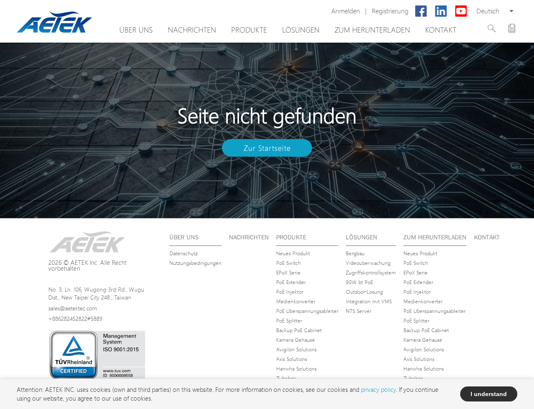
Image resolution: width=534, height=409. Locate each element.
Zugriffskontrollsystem (371, 272)
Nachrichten (192, 29)
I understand (489, 394)
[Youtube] (461, 11)
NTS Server (358, 310)
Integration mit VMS (369, 301)
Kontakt (440, 29)
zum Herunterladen (372, 29)
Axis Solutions (291, 359)
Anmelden (345, 11)
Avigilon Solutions (296, 349)
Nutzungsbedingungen (195, 262)
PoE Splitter (289, 320)
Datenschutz (183, 253)
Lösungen (301, 29)
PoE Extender (291, 282)
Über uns (136, 29)
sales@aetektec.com (72, 308)
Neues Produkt (293, 253)
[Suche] (492, 28)
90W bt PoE (359, 282)
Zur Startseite (267, 147)
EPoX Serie (288, 272)
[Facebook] (421, 11)
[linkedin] (441, 11)
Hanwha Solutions (296, 368)
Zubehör (285, 378)
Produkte (249, 29)
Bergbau (355, 253)
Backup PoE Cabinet (299, 330)
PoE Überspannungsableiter (307, 310)
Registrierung (390, 11)
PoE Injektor (289, 291)
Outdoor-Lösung (364, 291)
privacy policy (378, 390)
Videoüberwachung (368, 262)
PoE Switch (288, 262)
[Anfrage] (511, 28)
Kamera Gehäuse (295, 339)
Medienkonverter (295, 301)
